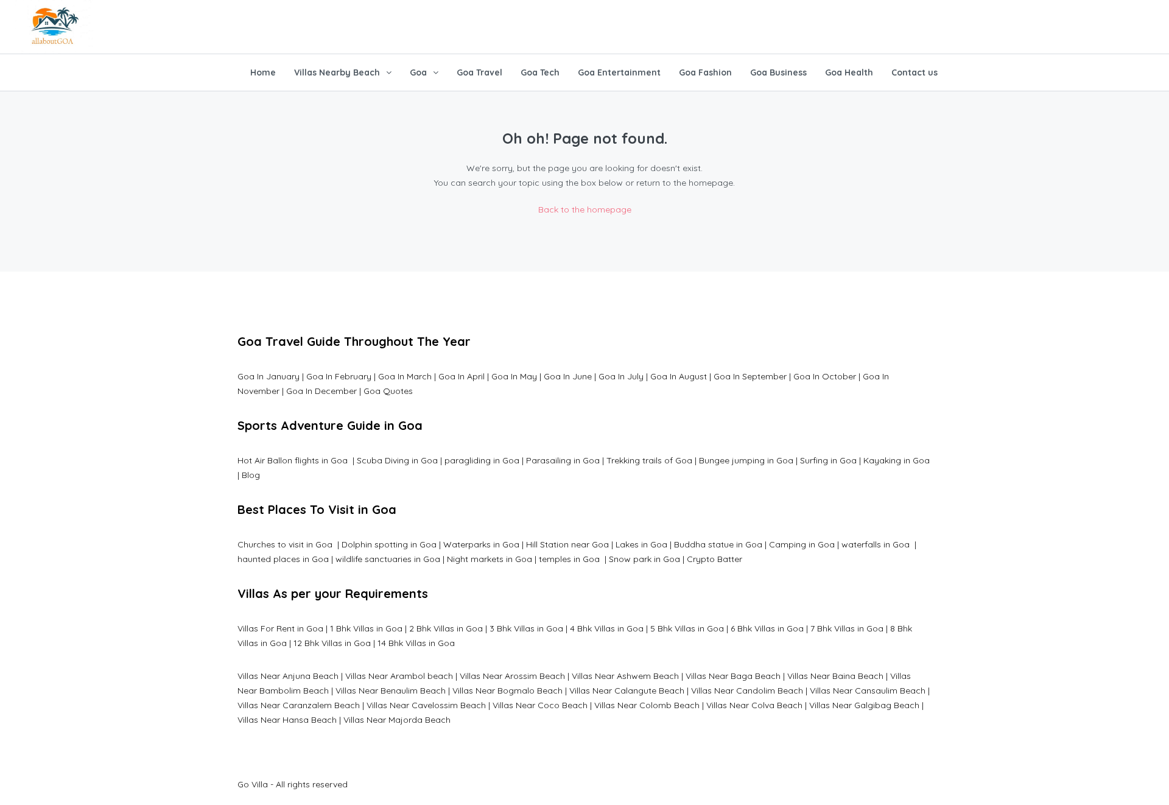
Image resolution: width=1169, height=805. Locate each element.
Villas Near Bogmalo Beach (507, 690)
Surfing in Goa (828, 460)
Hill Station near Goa (567, 544)
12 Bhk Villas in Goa (332, 643)
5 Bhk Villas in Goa (687, 628)
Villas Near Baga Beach (733, 675)
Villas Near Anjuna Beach (288, 675)
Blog (251, 474)
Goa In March (406, 376)
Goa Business (778, 72)
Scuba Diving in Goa (397, 460)
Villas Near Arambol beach (399, 675)
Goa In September (750, 376)
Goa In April (461, 376)
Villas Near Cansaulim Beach (867, 690)
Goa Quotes (388, 390)
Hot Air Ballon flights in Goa (293, 460)
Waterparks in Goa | (483, 544)
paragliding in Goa (481, 460)
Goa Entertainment (619, 72)
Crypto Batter (714, 559)
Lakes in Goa (641, 544)
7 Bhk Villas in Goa (846, 628)
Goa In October (824, 376)
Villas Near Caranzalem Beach (298, 705)
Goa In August (678, 376)
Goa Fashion (705, 72)
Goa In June (568, 376)
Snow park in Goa (644, 559)
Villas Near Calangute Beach (626, 690)
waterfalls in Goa (876, 544)
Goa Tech (540, 72)
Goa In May (514, 376)
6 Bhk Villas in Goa (767, 628)
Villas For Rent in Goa (280, 628)
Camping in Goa (801, 544)
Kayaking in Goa (896, 460)
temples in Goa (569, 559)
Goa (418, 72)
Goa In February (338, 376)
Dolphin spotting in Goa (389, 544)
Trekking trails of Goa (648, 460)
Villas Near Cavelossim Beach (426, 705)
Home (263, 72)
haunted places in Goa (283, 559)
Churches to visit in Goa (286, 544)
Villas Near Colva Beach (754, 705)
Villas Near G (834, 705)
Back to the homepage (584, 209)
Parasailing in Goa (563, 460)
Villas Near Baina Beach (835, 675)
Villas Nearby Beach (337, 72)
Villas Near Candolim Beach (747, 690)
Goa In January (268, 376)
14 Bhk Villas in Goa (416, 643)
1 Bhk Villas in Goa (366, 628)
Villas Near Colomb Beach (647, 705)
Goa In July (621, 376)
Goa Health (849, 72)
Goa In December (321, 390)
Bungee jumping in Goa (746, 460)
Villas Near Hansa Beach (287, 719)
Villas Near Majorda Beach (397, 719)
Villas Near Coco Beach (540, 705)
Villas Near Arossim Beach (512, 675)
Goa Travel (479, 72)
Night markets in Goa (489, 559)
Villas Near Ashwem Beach (625, 675)
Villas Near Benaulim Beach (390, 690)
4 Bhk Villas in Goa (607, 628)
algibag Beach (889, 705)
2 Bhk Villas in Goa (446, 628)
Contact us (914, 72)
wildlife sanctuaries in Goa (387, 559)
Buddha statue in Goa (718, 544)
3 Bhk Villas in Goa (526, 628)
